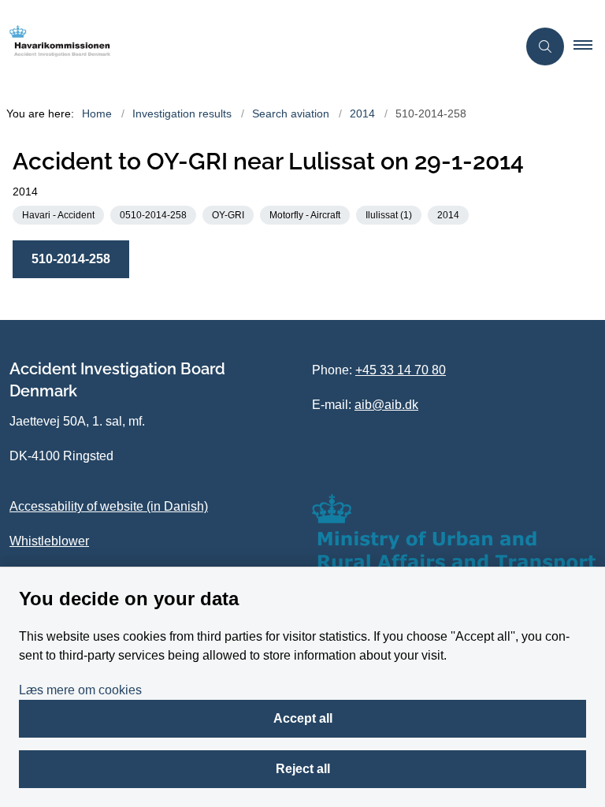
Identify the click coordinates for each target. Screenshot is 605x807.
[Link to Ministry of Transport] (454, 533)
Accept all (302, 718)
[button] (589, 46)
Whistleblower (49, 541)
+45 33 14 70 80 (400, 370)
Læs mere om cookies (80, 690)
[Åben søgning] (545, 46)
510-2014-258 (71, 259)
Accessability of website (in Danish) (108, 506)
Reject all (303, 768)
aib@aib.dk (386, 404)
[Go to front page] (252, 46)
